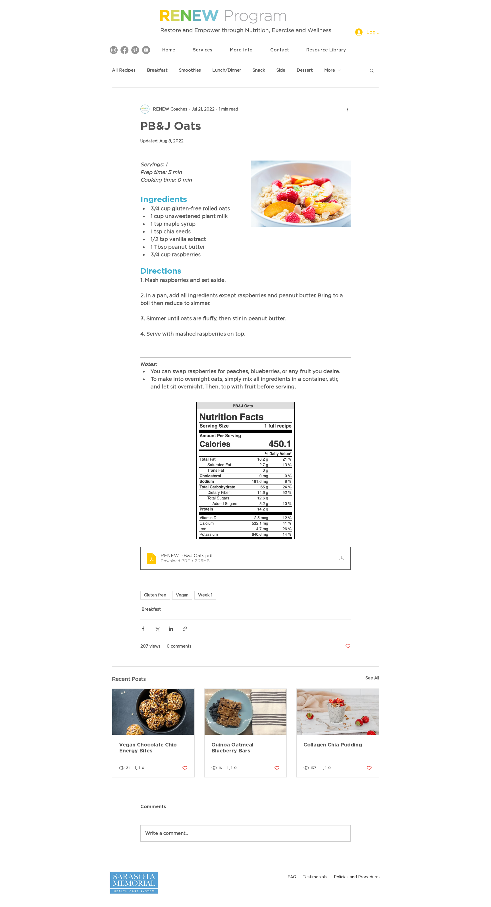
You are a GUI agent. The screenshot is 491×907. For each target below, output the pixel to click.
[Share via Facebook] (143, 628)
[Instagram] (114, 50)
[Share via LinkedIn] (171, 628)
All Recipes (124, 70)
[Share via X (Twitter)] (157, 628)
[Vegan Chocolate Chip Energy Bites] (153, 712)
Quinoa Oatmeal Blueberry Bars (232, 748)
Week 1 (205, 595)
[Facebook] (124, 50)
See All (372, 678)
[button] (202, 50)
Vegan (182, 595)
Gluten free (155, 595)
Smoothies (190, 70)
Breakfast (157, 70)
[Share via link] (185, 628)
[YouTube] (146, 50)
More (329, 70)
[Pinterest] (135, 50)
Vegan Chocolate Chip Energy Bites (148, 748)
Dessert (305, 70)
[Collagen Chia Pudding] (338, 712)
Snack (259, 70)
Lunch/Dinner (226, 70)
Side (280, 70)
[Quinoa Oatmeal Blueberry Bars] (246, 712)
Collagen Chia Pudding (332, 745)
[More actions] (347, 109)
